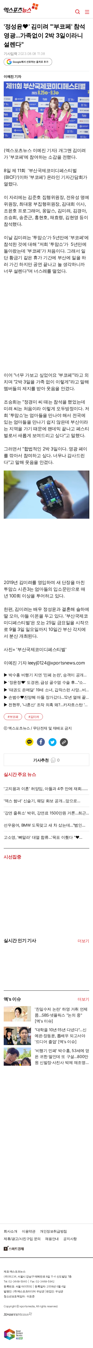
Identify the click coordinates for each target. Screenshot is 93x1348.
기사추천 (46, 760)
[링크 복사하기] (63, 742)
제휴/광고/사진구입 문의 (22, 1239)
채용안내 (52, 1239)
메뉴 (87, 12)
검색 (77, 11)
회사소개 (10, 1231)
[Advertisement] (41, 1142)
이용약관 (28, 1231)
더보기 (83, 940)
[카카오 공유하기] (29, 742)
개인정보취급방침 (53, 1231)
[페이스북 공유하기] (40, 742)
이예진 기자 (12, 76)
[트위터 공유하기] (52, 742)
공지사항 (70, 1239)
